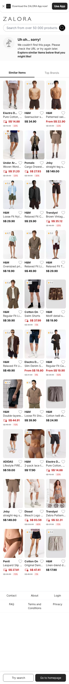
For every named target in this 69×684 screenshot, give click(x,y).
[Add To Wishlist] (20, 113)
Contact (11, 595)
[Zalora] (34, 19)
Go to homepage (50, 677)
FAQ (11, 604)
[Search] (62, 28)
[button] (34, 6)
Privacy (57, 604)
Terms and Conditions (34, 606)
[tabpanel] (34, 328)
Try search (18, 677)
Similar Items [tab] (17, 72)
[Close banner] (3, 6)
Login (57, 595)
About (34, 595)
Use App (59, 6)
